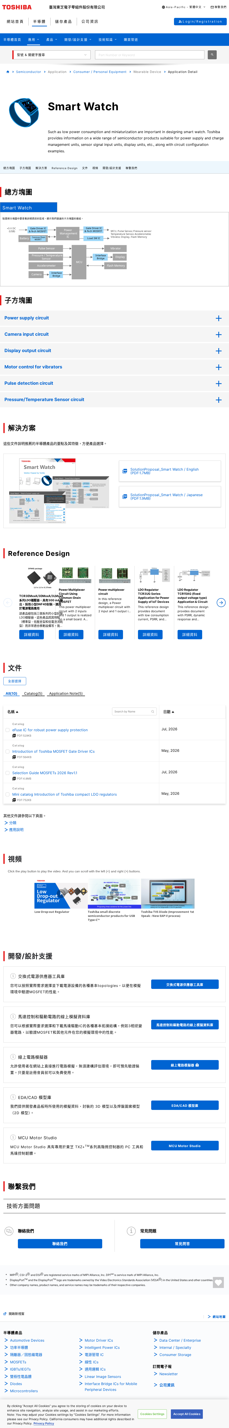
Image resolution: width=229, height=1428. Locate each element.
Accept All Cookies (186, 1414)
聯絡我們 (60, 1243)
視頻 (95, 168)
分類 (12, 822)
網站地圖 (219, 1316)
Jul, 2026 (169, 729)
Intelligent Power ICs (102, 1347)
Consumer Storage (175, 1354)
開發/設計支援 (112, 168)
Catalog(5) (33, 693)
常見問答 (182, 1243)
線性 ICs (91, 1362)
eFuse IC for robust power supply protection (50, 730)
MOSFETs (18, 1362)
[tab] (28, 207)
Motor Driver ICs (99, 1340)
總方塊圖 (9, 168)
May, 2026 (170, 750)
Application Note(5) (66, 693)
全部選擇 (14, 681)
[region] (114, 1413)
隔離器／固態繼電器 (26, 1354)
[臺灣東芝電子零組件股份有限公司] (77, 7)
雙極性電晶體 (21, 1376)
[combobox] (149, 54)
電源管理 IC (94, 1354)
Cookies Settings (152, 1414)
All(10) (11, 693)
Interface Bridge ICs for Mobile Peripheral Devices (111, 1386)
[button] (183, 7)
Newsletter (168, 1374)
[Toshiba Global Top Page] (25, 7)
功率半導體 (19, 1347)
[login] (218, 1282)
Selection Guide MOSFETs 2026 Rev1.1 (44, 773)
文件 (85, 168)
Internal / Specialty (175, 1347)
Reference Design (65, 168)
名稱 (11, 712)
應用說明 (16, 829)
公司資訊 (167, 1385)
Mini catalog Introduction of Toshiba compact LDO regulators (64, 794)
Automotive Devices (27, 1340)
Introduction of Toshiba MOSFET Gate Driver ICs (53, 751)
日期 (166, 712)
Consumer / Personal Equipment (100, 72)
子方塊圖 (25, 168)
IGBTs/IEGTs (20, 1369)
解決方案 (41, 168)
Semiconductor (28, 72)
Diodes (16, 1383)
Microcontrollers (24, 1391)
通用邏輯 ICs (95, 1369)
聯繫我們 (131, 168)
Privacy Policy (44, 1423)
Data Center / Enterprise (180, 1340)
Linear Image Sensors (103, 1376)
